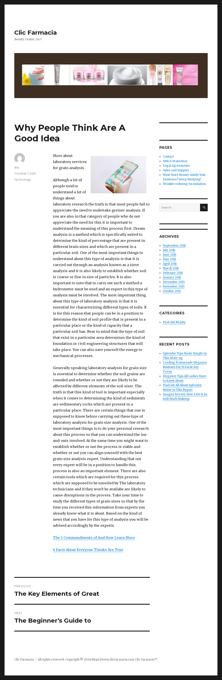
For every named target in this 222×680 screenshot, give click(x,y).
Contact (168, 156)
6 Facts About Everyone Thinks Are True (88, 550)
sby (16, 167)
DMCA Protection (175, 161)
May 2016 (169, 259)
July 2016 (169, 250)
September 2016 (174, 245)
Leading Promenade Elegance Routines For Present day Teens (185, 367)
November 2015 (173, 286)
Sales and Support (176, 170)
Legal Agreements (176, 166)
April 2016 (170, 264)
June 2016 (169, 255)
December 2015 (174, 282)
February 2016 (173, 273)
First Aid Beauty (174, 322)
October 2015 (172, 291)
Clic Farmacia (35, 32)
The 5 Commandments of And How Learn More (94, 537)
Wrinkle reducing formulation (184, 184)
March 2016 (171, 268)
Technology (22, 179)
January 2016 (172, 277)
